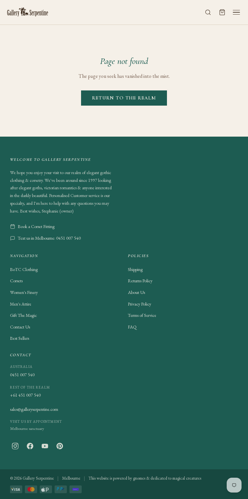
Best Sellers (19, 338)
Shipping (135, 269)
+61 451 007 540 (25, 395)
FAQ (132, 327)
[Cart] (222, 12)
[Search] (208, 12)
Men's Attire (20, 304)
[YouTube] (45, 446)
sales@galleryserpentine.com (34, 409)
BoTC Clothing (24, 269)
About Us (136, 292)
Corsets (16, 281)
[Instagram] (15, 446)
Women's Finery (24, 292)
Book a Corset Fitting (36, 226)
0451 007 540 (22, 375)
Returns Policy (140, 281)
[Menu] (236, 12)
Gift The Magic (23, 315)
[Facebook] (30, 446)
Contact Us (20, 327)
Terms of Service (142, 315)
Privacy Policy (139, 304)
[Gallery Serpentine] (27, 12)
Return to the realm (124, 98)
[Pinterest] (60, 446)
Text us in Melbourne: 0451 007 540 (49, 238)
